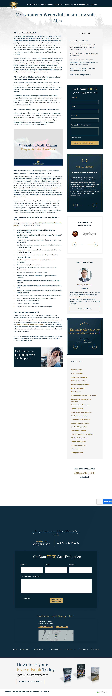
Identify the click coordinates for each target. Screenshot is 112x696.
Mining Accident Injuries (80, 423)
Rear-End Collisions (78, 431)
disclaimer (36, 691)
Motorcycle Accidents (79, 377)
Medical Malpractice (79, 427)
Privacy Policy (45, 691)
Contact (94, 4)
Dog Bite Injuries (77, 409)
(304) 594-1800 (84, 473)
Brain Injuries (76, 392)
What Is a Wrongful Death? (79, 41)
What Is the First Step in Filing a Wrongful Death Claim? (84, 55)
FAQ (75, 4)
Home (15, 649)
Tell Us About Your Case (81, 125)
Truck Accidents (77, 373)
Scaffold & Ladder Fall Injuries (82, 434)
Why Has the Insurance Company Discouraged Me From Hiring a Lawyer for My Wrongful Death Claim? (84, 62)
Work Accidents (77, 449)
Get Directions (45, 627)
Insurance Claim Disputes (80, 420)
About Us (25, 649)
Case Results (81, 4)
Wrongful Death (77, 453)
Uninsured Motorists (78, 445)
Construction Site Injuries (80, 405)
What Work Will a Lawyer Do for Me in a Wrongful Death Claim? (83, 69)
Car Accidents (76, 370)
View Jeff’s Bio (85, 309)
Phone (74, 116)
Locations (42, 4)
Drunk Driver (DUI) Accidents (81, 412)
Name (74, 98)
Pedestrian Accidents (79, 381)
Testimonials (68, 4)
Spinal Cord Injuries (78, 442)
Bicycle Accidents (77, 388)
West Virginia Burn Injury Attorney (84, 395)
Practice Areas (32, 4)
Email (73, 107)
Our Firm (50, 4)
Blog (88, 4)
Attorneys (58, 4)
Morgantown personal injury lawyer (30, 324)
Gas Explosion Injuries (79, 416)
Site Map (96, 649)
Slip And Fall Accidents (79, 438)
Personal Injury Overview (80, 384)
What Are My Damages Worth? (80, 75)
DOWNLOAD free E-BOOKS (30, 682)
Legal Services (39, 649)
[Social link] (58, 543)
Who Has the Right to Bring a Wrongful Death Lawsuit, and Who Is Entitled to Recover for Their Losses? (83, 47)
